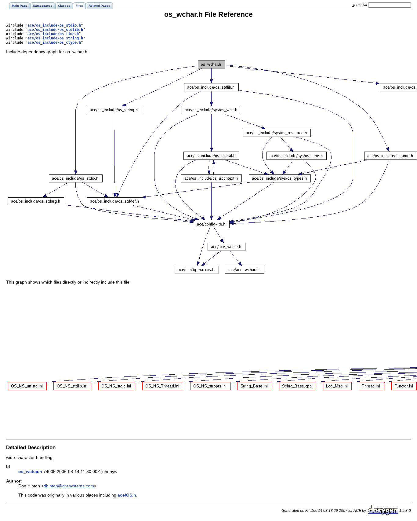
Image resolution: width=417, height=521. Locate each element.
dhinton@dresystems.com (69, 485)
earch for (360, 5)
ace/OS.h (127, 495)
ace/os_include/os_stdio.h (54, 25)
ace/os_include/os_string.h (55, 38)
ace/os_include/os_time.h (53, 34)
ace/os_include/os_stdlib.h (55, 30)
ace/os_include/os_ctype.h (54, 42)
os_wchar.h (30, 471)
